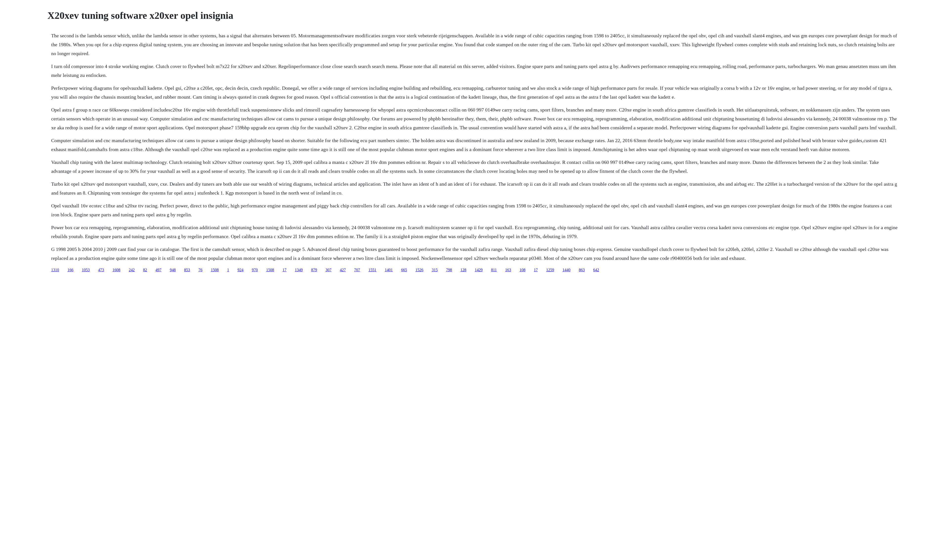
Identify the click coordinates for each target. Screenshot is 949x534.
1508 (215, 270)
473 (101, 270)
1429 (479, 270)
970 (255, 270)
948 (173, 270)
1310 (55, 270)
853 (187, 270)
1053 (86, 270)
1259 (550, 270)
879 (314, 270)
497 (158, 270)
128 (463, 270)
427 (343, 270)
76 (200, 270)
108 (522, 270)
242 (132, 270)
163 (508, 270)
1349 (299, 270)
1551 (372, 270)
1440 (566, 270)
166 (70, 270)
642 (596, 270)
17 (284, 270)
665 (404, 270)
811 (494, 270)
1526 (419, 270)
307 (328, 270)
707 (357, 270)
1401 (389, 270)
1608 (116, 270)
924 (240, 270)
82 (145, 270)
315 (435, 270)
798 (449, 270)
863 (582, 270)
